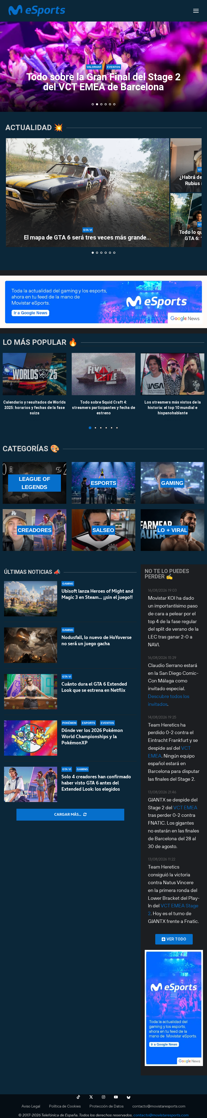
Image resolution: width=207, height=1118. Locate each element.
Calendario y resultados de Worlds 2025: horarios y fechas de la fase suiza (34, 407)
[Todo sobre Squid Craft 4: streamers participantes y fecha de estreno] (103, 374)
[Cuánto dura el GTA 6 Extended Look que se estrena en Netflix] (30, 691)
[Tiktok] (78, 1097)
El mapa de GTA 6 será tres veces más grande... (87, 237)
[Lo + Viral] (172, 530)
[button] (10, 55)
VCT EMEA (185, 807)
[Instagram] (103, 1097)
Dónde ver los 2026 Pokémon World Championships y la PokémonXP (92, 736)
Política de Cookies (65, 1106)
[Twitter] (91, 1097)
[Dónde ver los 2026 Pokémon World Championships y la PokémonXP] (30, 738)
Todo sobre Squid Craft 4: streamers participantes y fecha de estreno (103, 407)
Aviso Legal (31, 1106)
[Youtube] (116, 1097)
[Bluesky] (128, 1097)
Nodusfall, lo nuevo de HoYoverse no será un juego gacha (96, 640)
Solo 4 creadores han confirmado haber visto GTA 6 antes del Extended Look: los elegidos (96, 782)
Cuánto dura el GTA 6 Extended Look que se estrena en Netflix (94, 687)
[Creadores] (34, 530)
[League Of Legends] (34, 483)
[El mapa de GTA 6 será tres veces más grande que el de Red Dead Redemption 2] (87, 192)
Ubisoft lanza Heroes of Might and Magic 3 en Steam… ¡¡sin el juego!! (97, 594)
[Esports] (103, 483)
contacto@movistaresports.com (158, 1106)
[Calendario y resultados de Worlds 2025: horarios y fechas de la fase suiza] (34, 374)
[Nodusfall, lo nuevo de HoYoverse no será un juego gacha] (30, 645)
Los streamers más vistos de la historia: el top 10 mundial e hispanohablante (172, 407)
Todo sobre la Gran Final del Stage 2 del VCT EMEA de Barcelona (103, 82)
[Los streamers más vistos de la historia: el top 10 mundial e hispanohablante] (172, 374)
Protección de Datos (106, 1106)
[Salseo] (103, 530)
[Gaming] (172, 483)
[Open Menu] (196, 10)
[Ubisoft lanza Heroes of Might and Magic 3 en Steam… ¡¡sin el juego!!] (30, 598)
